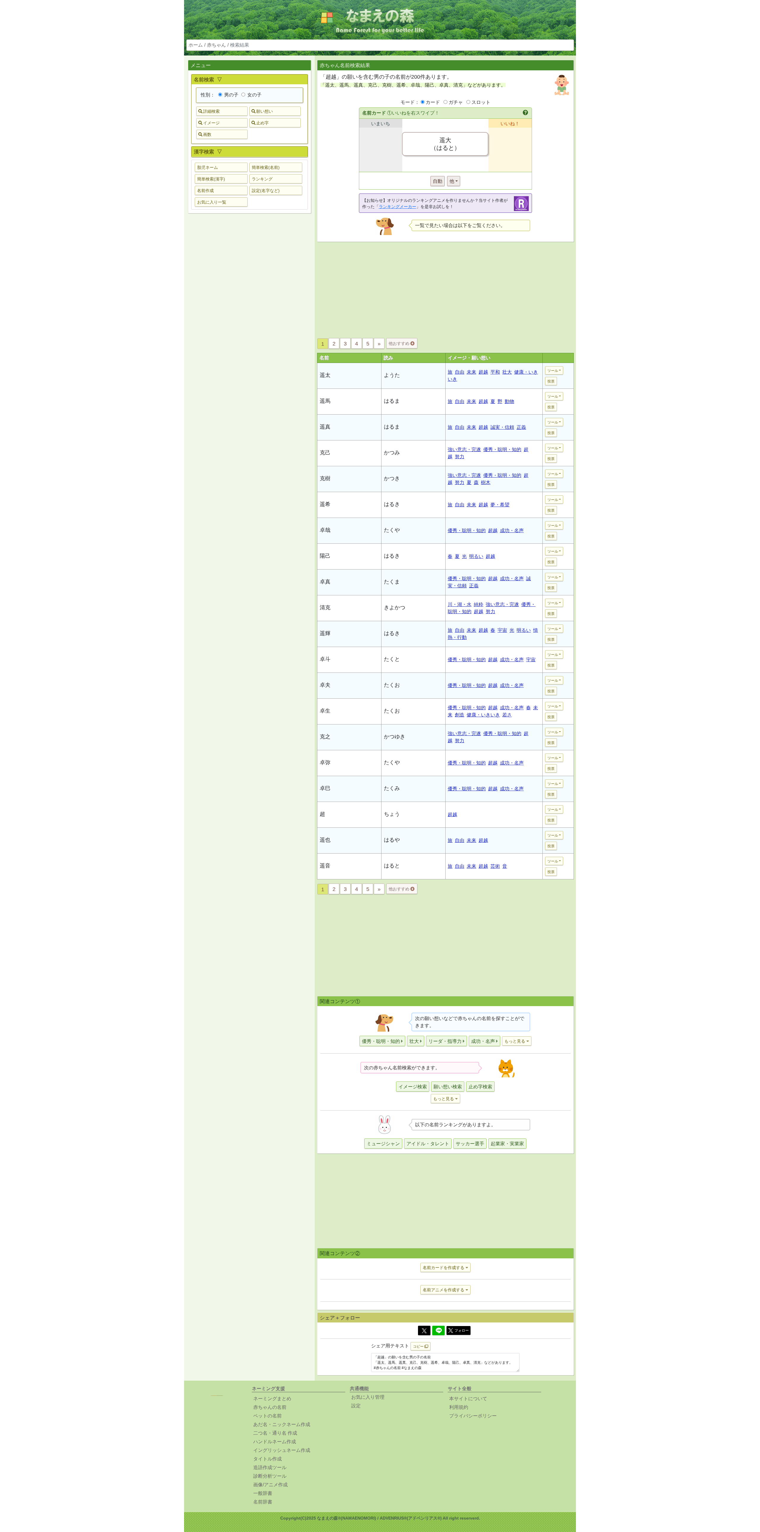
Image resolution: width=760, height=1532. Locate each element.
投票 (551, 381)
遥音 (325, 866)
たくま (392, 582)
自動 (437, 181)
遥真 (325, 427)
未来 (471, 372)
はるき (392, 504)
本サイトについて (468, 1398)
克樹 (325, 478)
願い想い (264, 111)
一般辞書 (262, 1493)
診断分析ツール (269, 1476)
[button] (526, 113)
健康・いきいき (483, 714)
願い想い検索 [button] (447, 1086)
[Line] (438, 1330)
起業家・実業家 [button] (507, 1143)
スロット (480, 102)
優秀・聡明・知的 (502, 449)
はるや (392, 840)
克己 (325, 453)
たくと (392, 659)
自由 (459, 372)
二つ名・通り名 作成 (275, 1433)
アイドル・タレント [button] (427, 1143)
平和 (495, 372)
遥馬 (325, 401)
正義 (521, 427)
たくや (392, 530)
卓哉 (325, 530)
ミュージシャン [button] (383, 1143)
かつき (392, 478)
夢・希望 (499, 504)
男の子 (230, 94)
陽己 (325, 556)
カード (433, 102)
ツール (552, 371)
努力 (459, 456)
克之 (325, 737)
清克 (325, 607)
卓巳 (325, 788)
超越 (483, 372)
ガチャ (456, 102)
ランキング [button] (262, 179)
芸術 (495, 866)
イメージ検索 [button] (412, 1086)
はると (392, 866)
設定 (356, 1405)
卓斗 (325, 659)
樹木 (485, 482)
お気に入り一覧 (211, 202)
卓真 (325, 582)
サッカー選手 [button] (470, 1143)
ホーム (196, 44)
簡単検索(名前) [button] (266, 167)
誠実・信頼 (502, 427)
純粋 (478, 604)
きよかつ (394, 607)
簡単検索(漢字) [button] (211, 179)
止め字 (262, 122)
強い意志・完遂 (464, 449)
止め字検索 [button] (480, 1086)
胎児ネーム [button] (207, 167)
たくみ (392, 788)
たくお (392, 685)
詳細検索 (211, 111)
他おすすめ (400, 343)
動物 (509, 401)
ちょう (392, 814)
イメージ (211, 122)
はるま (392, 401)
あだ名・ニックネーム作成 (281, 1424)
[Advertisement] (249, 311)
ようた (392, 375)
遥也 (325, 840)
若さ (507, 714)
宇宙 (502, 630)
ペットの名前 (267, 1415)
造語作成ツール (269, 1467)
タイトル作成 (267, 1458)
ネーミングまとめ (272, 1398)
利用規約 (458, 1407)
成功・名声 (512, 530)
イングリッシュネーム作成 (281, 1450)
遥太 (325, 375)
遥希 (325, 504)
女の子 (254, 94)
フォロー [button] (462, 1330)
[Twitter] (424, 1330)
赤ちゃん (216, 44)
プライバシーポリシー (473, 1415)
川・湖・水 (459, 604)
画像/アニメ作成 (270, 1484)
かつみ (392, 453)
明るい (476, 556)
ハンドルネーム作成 (274, 1441)
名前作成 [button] (205, 190)
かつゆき (394, 737)
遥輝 (325, 633)
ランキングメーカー (397, 206)
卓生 (325, 711)
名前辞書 (262, 1501)
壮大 (507, 372)
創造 (459, 714)
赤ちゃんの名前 (269, 1407)
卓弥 (325, 762)
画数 (207, 134)
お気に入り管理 (367, 1397)
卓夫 (325, 685)
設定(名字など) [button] (266, 190)
